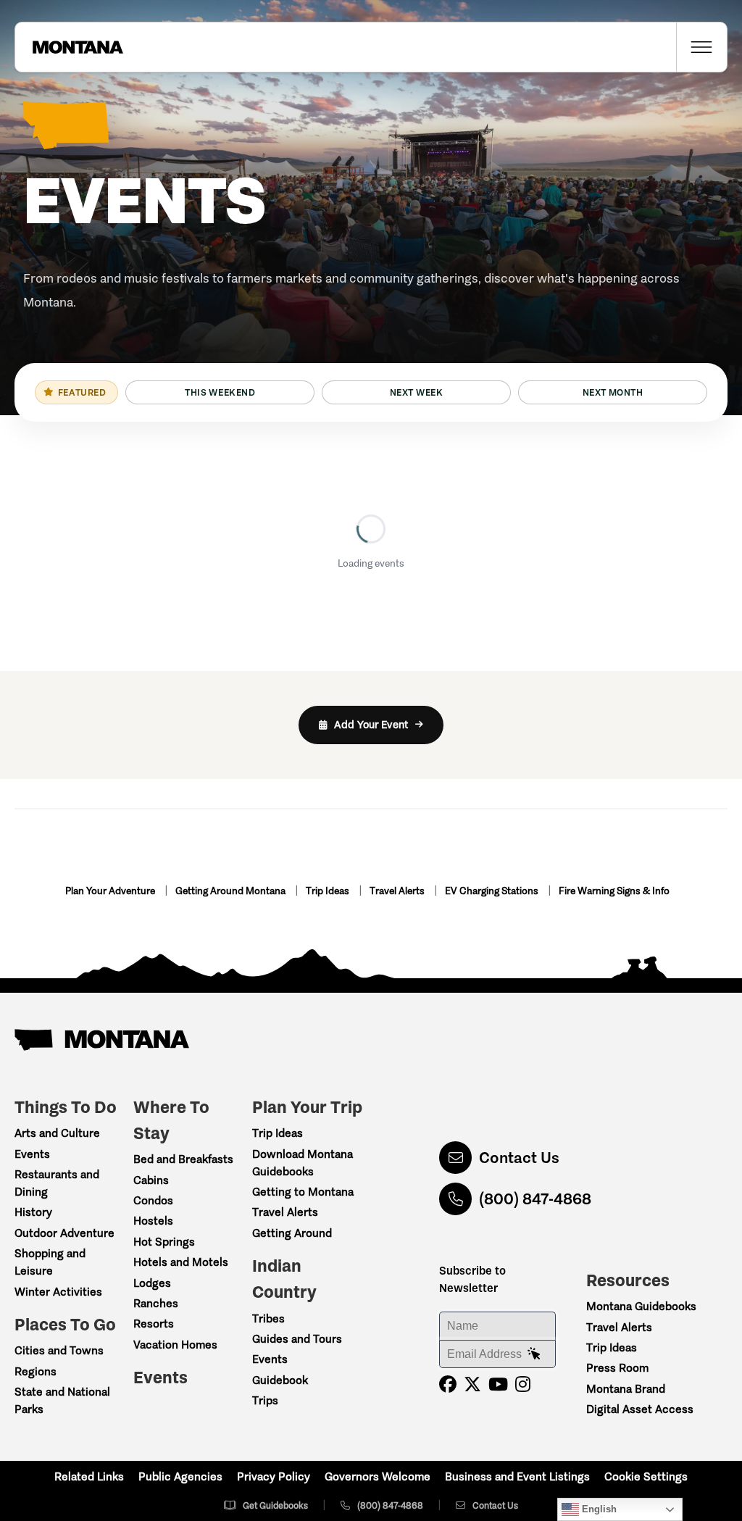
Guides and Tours (297, 1339)
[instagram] (522, 1384)
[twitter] (472, 1384)
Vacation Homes (175, 1344)
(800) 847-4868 (535, 1199)
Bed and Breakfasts (183, 1159)
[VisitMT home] (68, 47)
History (33, 1212)
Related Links (89, 1476)
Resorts (153, 1323)
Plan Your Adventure (111, 891)
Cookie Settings (646, 1476)
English (598, 1509)
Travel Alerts (398, 891)
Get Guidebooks (275, 1505)
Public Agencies (180, 1476)
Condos (153, 1200)
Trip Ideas (328, 891)
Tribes (268, 1318)
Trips (265, 1400)
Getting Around (292, 1233)
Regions (35, 1371)
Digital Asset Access (639, 1409)
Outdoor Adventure (64, 1233)
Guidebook (280, 1380)
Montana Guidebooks (641, 1306)
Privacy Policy (273, 1476)
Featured (82, 392)
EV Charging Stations (493, 891)
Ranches (155, 1303)
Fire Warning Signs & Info (614, 891)
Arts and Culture (57, 1133)
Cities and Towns (59, 1350)
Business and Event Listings (517, 1476)
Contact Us (519, 1157)
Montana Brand (625, 1389)
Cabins (151, 1180)
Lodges (152, 1283)
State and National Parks (62, 1400)
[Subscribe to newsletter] (534, 1354)
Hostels (153, 1221)
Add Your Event (371, 724)
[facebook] (448, 1384)
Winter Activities (58, 1292)
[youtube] (498, 1384)
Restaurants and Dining (56, 1183)
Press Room (617, 1368)
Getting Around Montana (231, 891)
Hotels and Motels (180, 1262)
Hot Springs (164, 1242)
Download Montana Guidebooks (302, 1162)
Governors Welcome (377, 1476)
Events (32, 1154)
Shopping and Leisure (50, 1262)
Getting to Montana (303, 1192)
